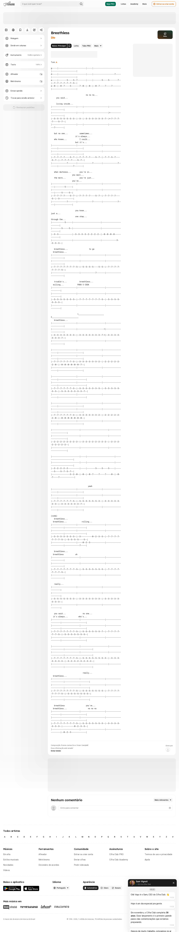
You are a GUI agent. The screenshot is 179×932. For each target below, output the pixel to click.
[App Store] (31, 888)
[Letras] (46, 906)
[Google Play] (12, 888)
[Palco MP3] (61, 907)
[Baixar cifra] (27, 30)
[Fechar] (173, 883)
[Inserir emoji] (170, 808)
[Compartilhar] (41, 30)
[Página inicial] (9, 4)
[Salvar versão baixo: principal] (69, 46)
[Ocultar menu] (6, 30)
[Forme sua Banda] (29, 906)
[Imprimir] (13, 30)
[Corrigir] (34, 30)
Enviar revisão (56, 751)
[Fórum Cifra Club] (10, 907)
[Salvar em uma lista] (20, 30)
